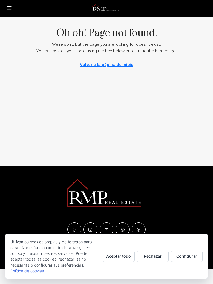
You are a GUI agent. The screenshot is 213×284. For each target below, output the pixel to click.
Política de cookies (27, 270)
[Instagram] (90, 229)
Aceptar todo (118, 256)
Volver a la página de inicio (106, 64)
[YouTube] (106, 229)
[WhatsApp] (123, 229)
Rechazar (153, 256)
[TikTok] (139, 229)
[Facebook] (74, 229)
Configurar (186, 256)
